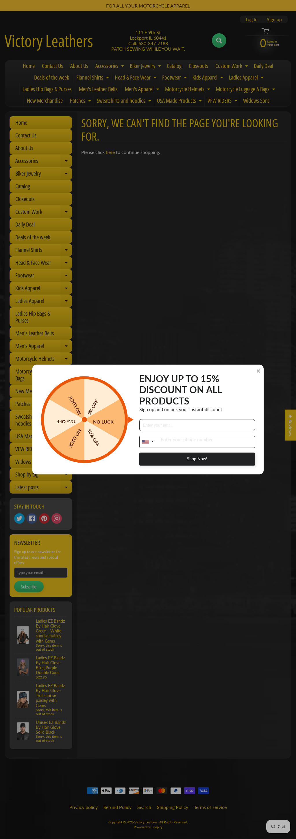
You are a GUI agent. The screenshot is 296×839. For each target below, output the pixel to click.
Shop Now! (197, 459)
